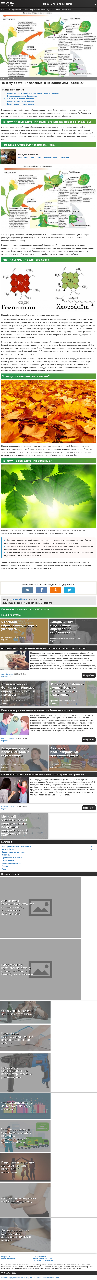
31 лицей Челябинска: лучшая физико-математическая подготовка (67, 689)
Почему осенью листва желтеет (20, 101)
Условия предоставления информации (18, 1277)
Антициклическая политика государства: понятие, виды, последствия (43, 648)
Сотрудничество (40, 1256)
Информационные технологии (16, 846)
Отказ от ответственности (48, 1277)
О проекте (56, 3)
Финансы (6, 855)
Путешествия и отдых (12, 857)
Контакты (67, 3)
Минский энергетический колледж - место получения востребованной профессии (14, 825)
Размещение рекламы (42, 1258)
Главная (46, 3)
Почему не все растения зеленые (21, 104)
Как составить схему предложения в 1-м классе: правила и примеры (42, 774)
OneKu (10, 2)
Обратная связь (8, 1258)
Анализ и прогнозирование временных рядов (64, 751)
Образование (6, 639)
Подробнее (88, 675)
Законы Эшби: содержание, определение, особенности (61, 627)
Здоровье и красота (11, 863)
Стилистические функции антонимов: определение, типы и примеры (18, 689)
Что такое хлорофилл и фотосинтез (22, 96)
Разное (5, 866)
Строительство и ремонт (13, 852)
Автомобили (8, 849)
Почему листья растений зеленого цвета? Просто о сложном (33, 93)
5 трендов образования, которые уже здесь (19, 625)
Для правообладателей (43, 1260)
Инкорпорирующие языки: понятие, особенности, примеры (37, 710)
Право (5, 869)
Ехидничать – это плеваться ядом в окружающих (15, 751)
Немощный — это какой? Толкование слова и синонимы (44, 158)
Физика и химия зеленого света (20, 99)
